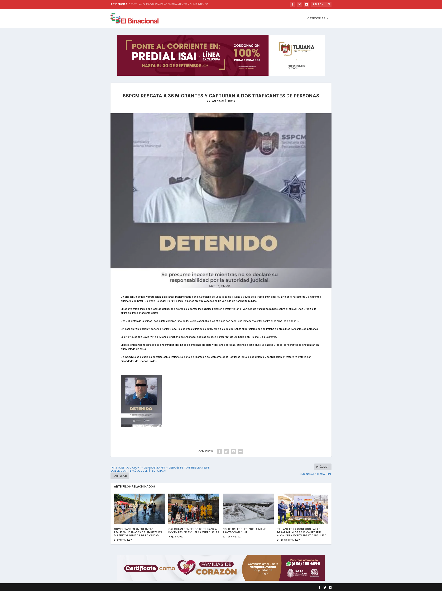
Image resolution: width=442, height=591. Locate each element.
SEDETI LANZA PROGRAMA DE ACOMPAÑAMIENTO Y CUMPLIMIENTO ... (169, 4)
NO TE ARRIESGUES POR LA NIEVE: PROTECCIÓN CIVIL (245, 531)
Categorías (316, 18)
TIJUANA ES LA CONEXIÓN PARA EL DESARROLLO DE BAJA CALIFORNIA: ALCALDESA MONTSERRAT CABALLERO (301, 532)
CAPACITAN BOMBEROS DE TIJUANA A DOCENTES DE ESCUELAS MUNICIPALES (193, 531)
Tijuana (231, 100)
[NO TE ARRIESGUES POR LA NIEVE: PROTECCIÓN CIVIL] (248, 509)
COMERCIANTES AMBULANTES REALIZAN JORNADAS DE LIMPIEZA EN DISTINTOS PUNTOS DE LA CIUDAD (138, 532)
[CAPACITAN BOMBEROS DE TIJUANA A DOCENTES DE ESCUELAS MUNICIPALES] (193, 509)
